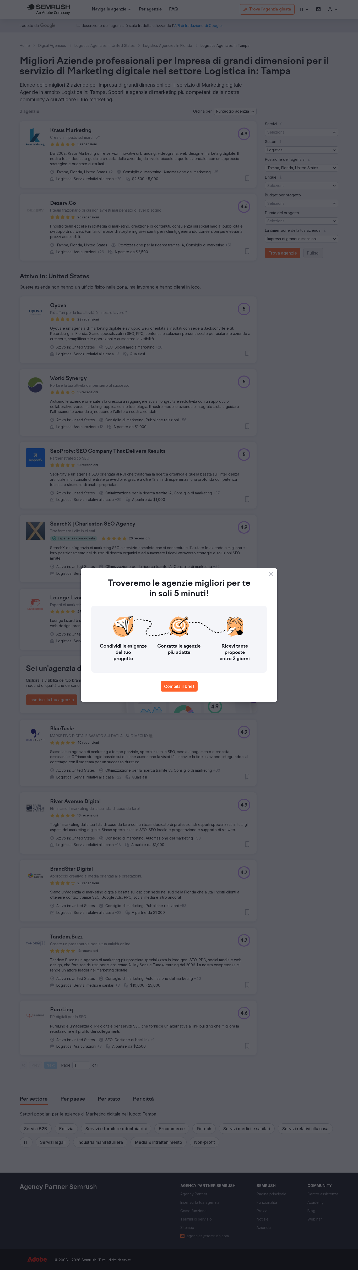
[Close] (271, 574)
